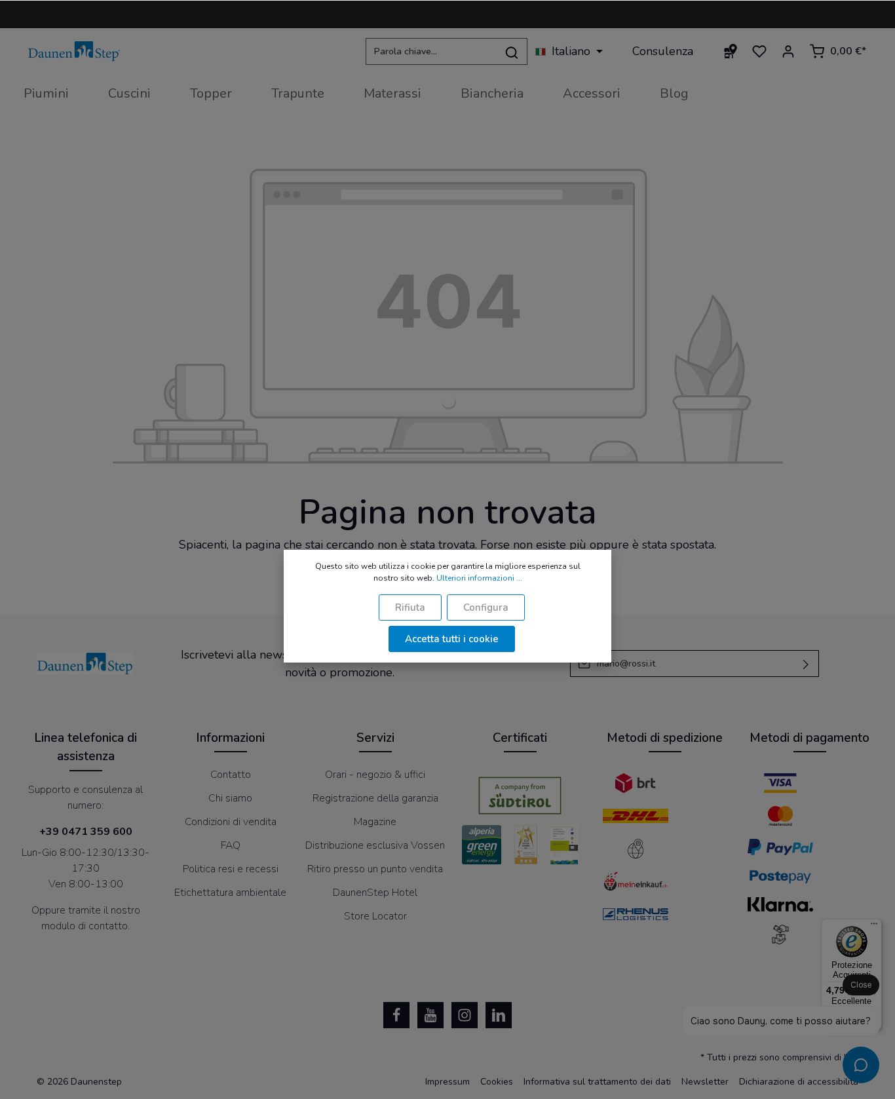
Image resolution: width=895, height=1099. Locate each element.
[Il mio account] (788, 51)
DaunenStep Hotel (375, 892)
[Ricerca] (512, 51)
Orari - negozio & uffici (375, 774)
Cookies (496, 1081)
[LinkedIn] (499, 1015)
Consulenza (662, 51)
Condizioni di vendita (230, 822)
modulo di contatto (84, 926)
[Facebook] (396, 1015)
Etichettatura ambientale (230, 892)
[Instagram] (464, 1015)
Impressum (447, 1081)
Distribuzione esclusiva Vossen (375, 845)
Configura (485, 607)
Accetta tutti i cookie (452, 639)
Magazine (375, 822)
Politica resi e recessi (230, 869)
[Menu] (874, 927)
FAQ (230, 845)
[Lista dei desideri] (759, 51)
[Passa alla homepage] (74, 51)
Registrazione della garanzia (375, 798)
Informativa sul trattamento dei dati (597, 1081)
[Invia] (806, 663)
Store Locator (375, 916)
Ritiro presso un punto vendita (375, 869)
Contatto (230, 774)
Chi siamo (230, 798)
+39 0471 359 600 (85, 831)
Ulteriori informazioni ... (479, 578)
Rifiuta (410, 607)
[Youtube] (430, 1015)
